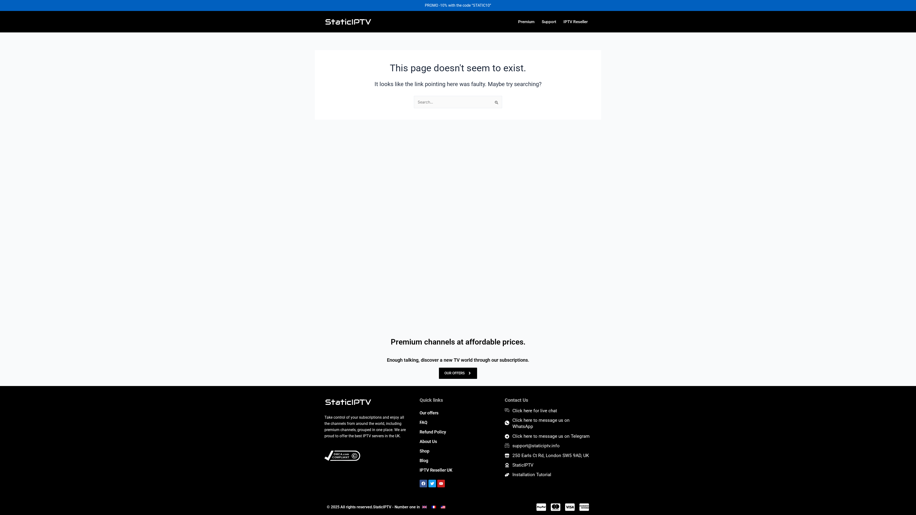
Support (549, 21)
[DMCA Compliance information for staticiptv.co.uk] (365, 456)
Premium (526, 21)
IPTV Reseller (575, 21)
